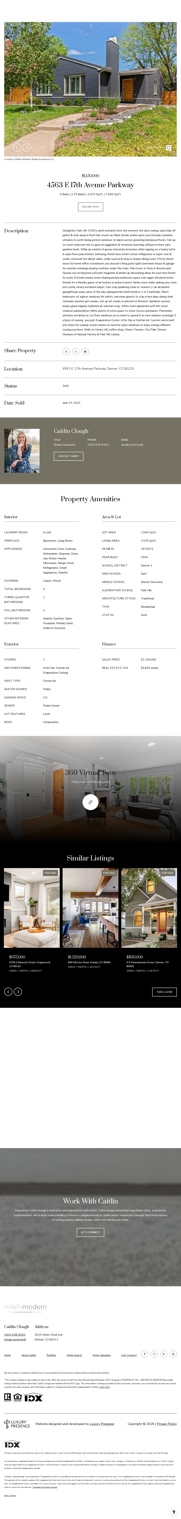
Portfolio (51, 1355)
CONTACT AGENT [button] (68, 456)
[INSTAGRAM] (154, 1353)
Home (7, 1355)
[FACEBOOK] (144, 1353)
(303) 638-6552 (98, 445)
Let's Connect (129, 1355)
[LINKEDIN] (163, 1353)
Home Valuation (102, 1355)
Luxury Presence (102, 1424)
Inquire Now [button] (90, 206)
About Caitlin (28, 1355)
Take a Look (164, 992)
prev (17, 147)
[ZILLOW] (173, 1353)
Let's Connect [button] (90, 1232)
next (27, 147)
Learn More (104, 1387)
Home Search (74, 1355)
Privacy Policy (167, 1424)
